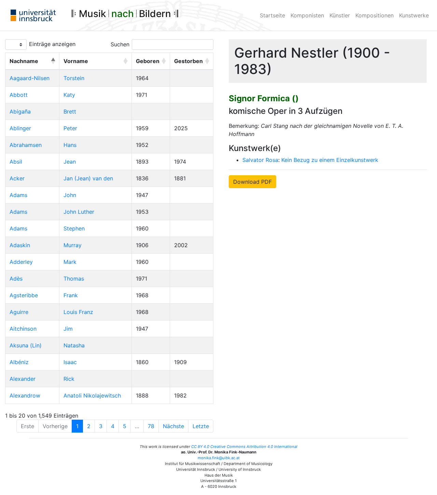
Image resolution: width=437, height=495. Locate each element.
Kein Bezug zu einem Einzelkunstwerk (329, 159)
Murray (73, 245)
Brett (70, 111)
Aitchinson (23, 328)
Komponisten (307, 15)
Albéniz (19, 362)
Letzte (201, 426)
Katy (69, 94)
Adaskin (20, 245)
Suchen (120, 44)
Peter (70, 128)
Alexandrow (25, 395)
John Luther (79, 211)
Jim (68, 328)
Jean (70, 161)
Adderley (21, 261)
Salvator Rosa (260, 159)
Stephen (74, 228)
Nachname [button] (24, 61)
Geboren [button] (147, 61)
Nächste (173, 426)
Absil (16, 161)
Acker (17, 178)
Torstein (74, 78)
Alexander (23, 378)
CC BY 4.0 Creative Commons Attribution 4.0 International (244, 446)
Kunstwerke (414, 15)
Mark (70, 261)
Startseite (272, 15)
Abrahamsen (26, 144)
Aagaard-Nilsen (30, 78)
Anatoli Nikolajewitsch (92, 395)
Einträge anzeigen (52, 44)
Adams (18, 195)
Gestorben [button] (188, 61)
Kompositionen (374, 15)
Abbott (19, 94)
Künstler (339, 15)
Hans (70, 144)
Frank (71, 295)
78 (151, 426)
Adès (16, 278)
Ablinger (20, 128)
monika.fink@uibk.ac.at (219, 457)
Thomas (74, 278)
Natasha (74, 345)
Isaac (70, 362)
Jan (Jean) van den (88, 178)
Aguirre (19, 312)
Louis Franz (78, 312)
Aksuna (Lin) (26, 345)
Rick (69, 378)
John (70, 195)
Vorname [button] (76, 61)
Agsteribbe (24, 295)
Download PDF (252, 181)
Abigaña (20, 111)
